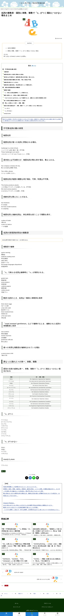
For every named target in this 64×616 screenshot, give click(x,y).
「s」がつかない (8, 110)
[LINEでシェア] (33, 477)
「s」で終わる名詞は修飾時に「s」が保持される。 (16, 92)
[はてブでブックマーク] (30, 477)
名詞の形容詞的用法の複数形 (12, 87)
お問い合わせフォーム (32, 610)
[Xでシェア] (26, 477)
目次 (29, 65)
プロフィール (47, 603)
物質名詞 (6, 71)
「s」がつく (7, 108)
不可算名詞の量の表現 (10, 69)
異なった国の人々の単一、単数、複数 (15, 103)
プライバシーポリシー (47, 607)
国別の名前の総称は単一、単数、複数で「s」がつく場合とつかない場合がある (23, 105)
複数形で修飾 (7, 90)
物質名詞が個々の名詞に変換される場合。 (14, 74)
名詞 (4, 471)
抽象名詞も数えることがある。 (11, 82)
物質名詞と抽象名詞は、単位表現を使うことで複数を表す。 (18, 84)
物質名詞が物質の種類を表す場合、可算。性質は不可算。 (18, 79)
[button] (37, 477)
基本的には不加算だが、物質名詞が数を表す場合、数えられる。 (19, 77)
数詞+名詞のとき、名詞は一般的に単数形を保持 (15, 95)
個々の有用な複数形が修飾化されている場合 (15, 100)
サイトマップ (16, 607)
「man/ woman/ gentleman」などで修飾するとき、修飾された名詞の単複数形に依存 (25, 98)
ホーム (16, 603)
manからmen (7, 113)
